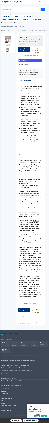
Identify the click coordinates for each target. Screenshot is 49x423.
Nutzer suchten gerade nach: (10, 14)
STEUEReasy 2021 (26, 19)
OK (44, 416)
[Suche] (43, 9)
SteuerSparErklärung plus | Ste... (23, 16)
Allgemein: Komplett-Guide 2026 (8, 378)
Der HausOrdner (37, 19)
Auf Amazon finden (36, 50)
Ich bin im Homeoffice (7, 16)
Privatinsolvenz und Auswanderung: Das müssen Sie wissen (15, 363)
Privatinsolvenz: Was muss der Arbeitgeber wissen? (13, 367)
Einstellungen (38, 414)
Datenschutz (5, 393)
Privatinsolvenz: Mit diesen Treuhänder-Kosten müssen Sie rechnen (16, 370)
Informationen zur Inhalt (7, 398)
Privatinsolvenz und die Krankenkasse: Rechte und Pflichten (15, 365)
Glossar (4, 400)
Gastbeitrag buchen (6, 410)
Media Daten (5, 408)
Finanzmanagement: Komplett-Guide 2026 (11, 385)
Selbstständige (34, 163)
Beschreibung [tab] (24, 60)
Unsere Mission (5, 396)
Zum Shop (24, 49)
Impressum (4, 391)
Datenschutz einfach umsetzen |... (11, 19)
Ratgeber (22, 171)
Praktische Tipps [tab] (25, 64)
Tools (3, 403)
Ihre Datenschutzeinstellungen (9, 405)
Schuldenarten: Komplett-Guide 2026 (9, 375)
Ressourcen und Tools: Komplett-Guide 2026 (11, 383)
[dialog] (38, 411)
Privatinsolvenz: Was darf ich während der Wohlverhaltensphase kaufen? (18, 360)
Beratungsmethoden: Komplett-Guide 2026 (11, 380)
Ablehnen (37, 416)
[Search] (40, 1)
